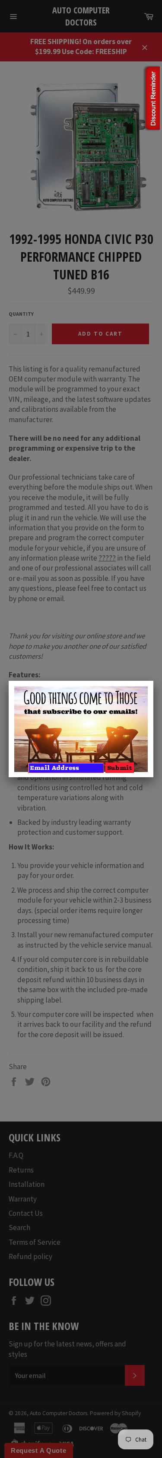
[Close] (153, 681)
